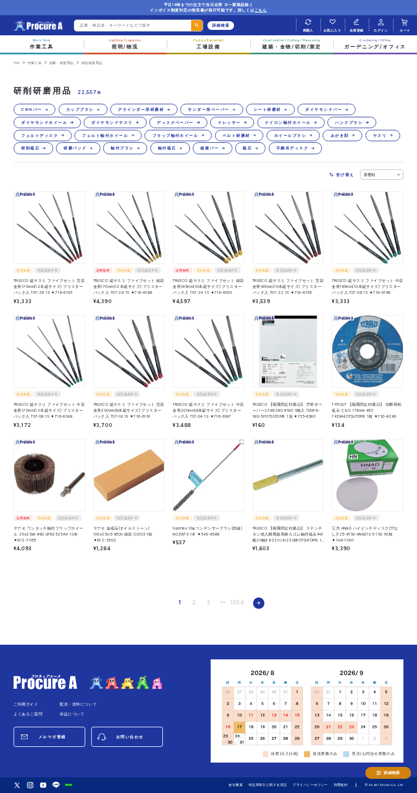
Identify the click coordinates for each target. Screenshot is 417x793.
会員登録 (357, 30)
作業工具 (35, 63)
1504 (237, 602)
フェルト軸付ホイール (105, 135)
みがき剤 (340, 135)
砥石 (247, 148)
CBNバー (31, 109)
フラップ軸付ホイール (176, 135)
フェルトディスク (39, 135)
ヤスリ (380, 135)
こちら (261, 10)
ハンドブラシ (349, 122)
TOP (17, 63)
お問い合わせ (130, 736)
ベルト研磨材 (236, 135)
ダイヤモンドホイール (44, 122)
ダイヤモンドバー (323, 109)
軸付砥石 (167, 148)
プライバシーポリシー (310, 784)
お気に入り (332, 30)
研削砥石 (30, 148)
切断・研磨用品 (61, 63)
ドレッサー (229, 122)
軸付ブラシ (122, 148)
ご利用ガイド (26, 704)
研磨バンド (75, 148)
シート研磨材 (267, 109)
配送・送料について (78, 704)
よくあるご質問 (28, 714)
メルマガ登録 (52, 736)
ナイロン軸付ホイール (288, 122)
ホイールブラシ (290, 135)
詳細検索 (221, 25)
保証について (72, 714)
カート (405, 30)
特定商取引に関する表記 (268, 784)
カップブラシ (80, 109)
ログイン (381, 30)
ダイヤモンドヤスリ (111, 122)
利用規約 (341, 784)
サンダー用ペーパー (208, 109)
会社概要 (236, 784)
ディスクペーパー (175, 122)
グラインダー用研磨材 (141, 109)
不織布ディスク (292, 148)
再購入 (308, 30)
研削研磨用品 (92, 63)
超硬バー (209, 148)
